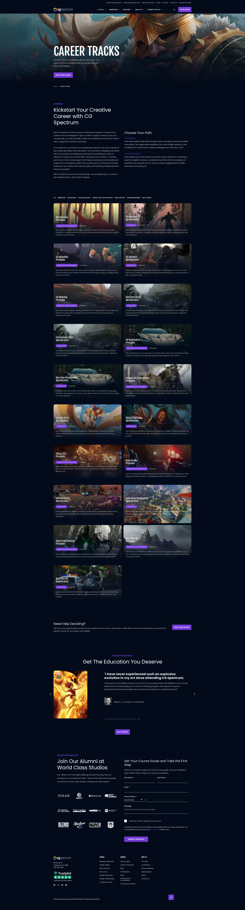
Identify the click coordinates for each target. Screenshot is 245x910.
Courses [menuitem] (100, 10)
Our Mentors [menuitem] (145, 865)
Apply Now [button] (184, 9)
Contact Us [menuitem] (173, 2)
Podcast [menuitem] (165, 2)
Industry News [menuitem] (146, 872)
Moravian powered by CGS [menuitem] (132, 2)
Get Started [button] (122, 732)
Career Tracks (65, 86)
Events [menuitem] (158, 2)
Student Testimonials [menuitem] (107, 879)
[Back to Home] (63, 9)
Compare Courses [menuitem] (106, 882)
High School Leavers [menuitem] (148, 2)
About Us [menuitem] (138, 10)
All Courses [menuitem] (103, 872)
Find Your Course (63, 75)
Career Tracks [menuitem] (105, 865)
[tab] (56, 197)
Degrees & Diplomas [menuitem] (107, 861)
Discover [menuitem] (126, 10)
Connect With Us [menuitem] (153, 10)
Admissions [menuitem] (113, 10)
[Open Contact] (174, 9)
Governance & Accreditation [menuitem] (125, 879)
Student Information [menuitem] (185, 2)
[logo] (62, 858)
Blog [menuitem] (122, 868)
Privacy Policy (154, 830)
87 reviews (68, 880)
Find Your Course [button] (181, 627)
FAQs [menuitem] (122, 875)
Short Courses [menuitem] (104, 868)
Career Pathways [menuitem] (147, 868)
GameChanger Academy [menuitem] (114, 2)
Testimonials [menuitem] (124, 872)
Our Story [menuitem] (144, 861)
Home (55, 86)
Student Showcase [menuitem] (106, 875)
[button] (50, 694)
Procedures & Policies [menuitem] (128, 884)
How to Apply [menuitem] (125, 861)
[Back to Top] (171, 897)
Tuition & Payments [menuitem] (127, 865)
